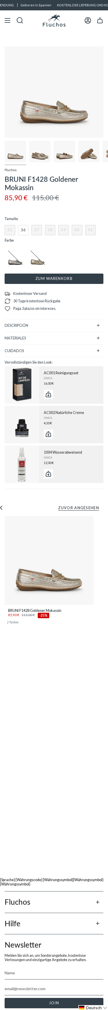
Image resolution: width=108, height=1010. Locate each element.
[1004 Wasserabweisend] (22, 464)
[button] (93, 1007)
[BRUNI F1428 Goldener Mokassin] (49, 560)
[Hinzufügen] (48, 394)
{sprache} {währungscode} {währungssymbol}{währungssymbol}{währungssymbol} (51, 882)
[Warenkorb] (100, 20)
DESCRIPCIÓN (16, 325)
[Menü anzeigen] (7, 20)
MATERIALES (15, 338)
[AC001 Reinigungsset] (22, 385)
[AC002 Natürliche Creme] (22, 424)
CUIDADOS (14, 351)
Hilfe (12, 923)
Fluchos (11, 170)
